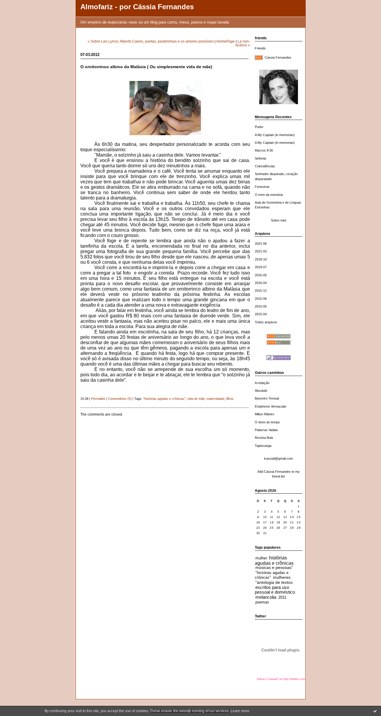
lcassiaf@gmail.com (278, 458)
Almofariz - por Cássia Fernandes (137, 7)
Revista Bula (264, 437)
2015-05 (261, 306)
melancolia (265, 597)
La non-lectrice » (242, 43)
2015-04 (261, 314)
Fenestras (262, 186)
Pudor (259, 127)
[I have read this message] (375, 711)
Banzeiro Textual (267, 398)
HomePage (225, 41)
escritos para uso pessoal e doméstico (275, 590)
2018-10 (261, 259)
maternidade (215, 398)
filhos (230, 398)
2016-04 (261, 283)
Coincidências (265, 166)
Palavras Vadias (266, 430)
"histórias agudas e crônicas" (164, 398)
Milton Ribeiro (264, 414)
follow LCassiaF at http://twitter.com (281, 679)
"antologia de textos (274, 582)
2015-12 (261, 290)
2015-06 (261, 298)
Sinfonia (260, 158)
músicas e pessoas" (274, 567)
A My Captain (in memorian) (275, 135)
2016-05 (261, 275)
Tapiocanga (263, 445)
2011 (282, 597)
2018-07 (261, 267)
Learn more (240, 711)
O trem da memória (269, 194)
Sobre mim (278, 220)
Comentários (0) (120, 398)
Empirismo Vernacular (270, 406)
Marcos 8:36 (264, 150)
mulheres (282, 577)
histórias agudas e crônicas (274, 560)
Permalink (98, 398)
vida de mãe (196, 398)
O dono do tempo (267, 422)
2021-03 (261, 251)
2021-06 (261, 243)
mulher (261, 558)
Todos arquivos (266, 322)
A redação (262, 383)
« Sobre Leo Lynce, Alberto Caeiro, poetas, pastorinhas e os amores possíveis (151, 41)
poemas (262, 602)
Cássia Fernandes (278, 57)
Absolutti (261, 390)
